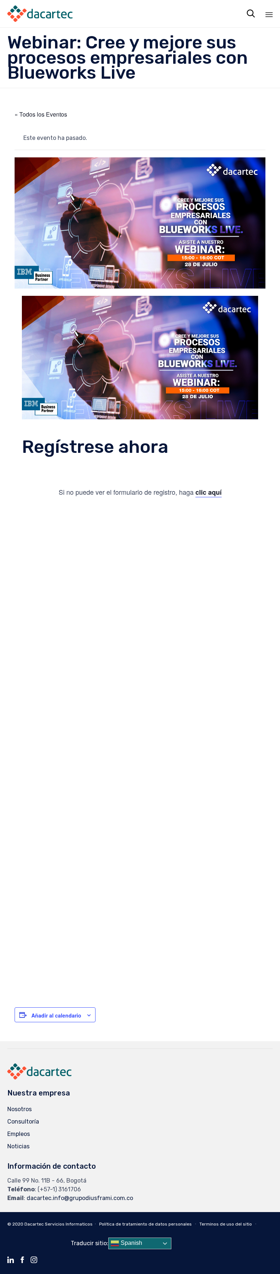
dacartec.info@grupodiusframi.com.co (80, 1198)
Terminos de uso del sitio (225, 1224)
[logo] (39, 1077)
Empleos (18, 1133)
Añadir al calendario (56, 1015)
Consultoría (23, 1121)
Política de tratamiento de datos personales (145, 1224)
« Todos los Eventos (41, 114)
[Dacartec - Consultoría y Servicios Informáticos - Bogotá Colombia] (40, 13)
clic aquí (208, 492)
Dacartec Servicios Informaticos (58, 1224)
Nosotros (19, 1109)
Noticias (18, 1146)
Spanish (130, 1243)
